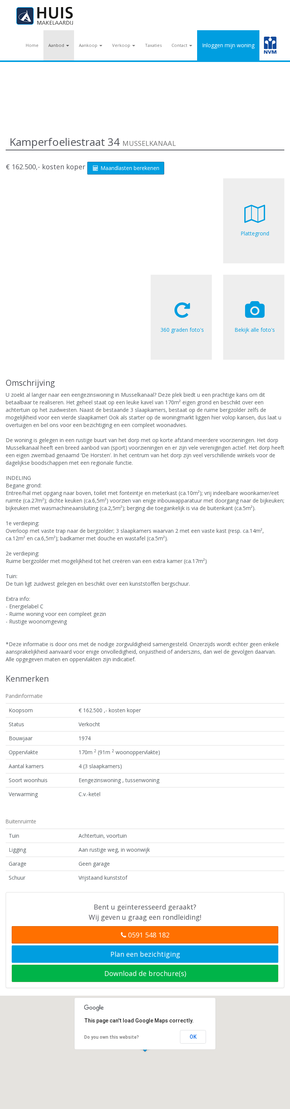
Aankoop (89, 45)
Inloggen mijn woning (228, 45)
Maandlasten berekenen (129, 168)
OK (193, 1037)
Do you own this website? (111, 1037)
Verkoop (121, 45)
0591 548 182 (148, 934)
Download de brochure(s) (145, 973)
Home (32, 45)
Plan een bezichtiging (145, 954)
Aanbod (56, 45)
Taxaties (153, 45)
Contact (179, 45)
